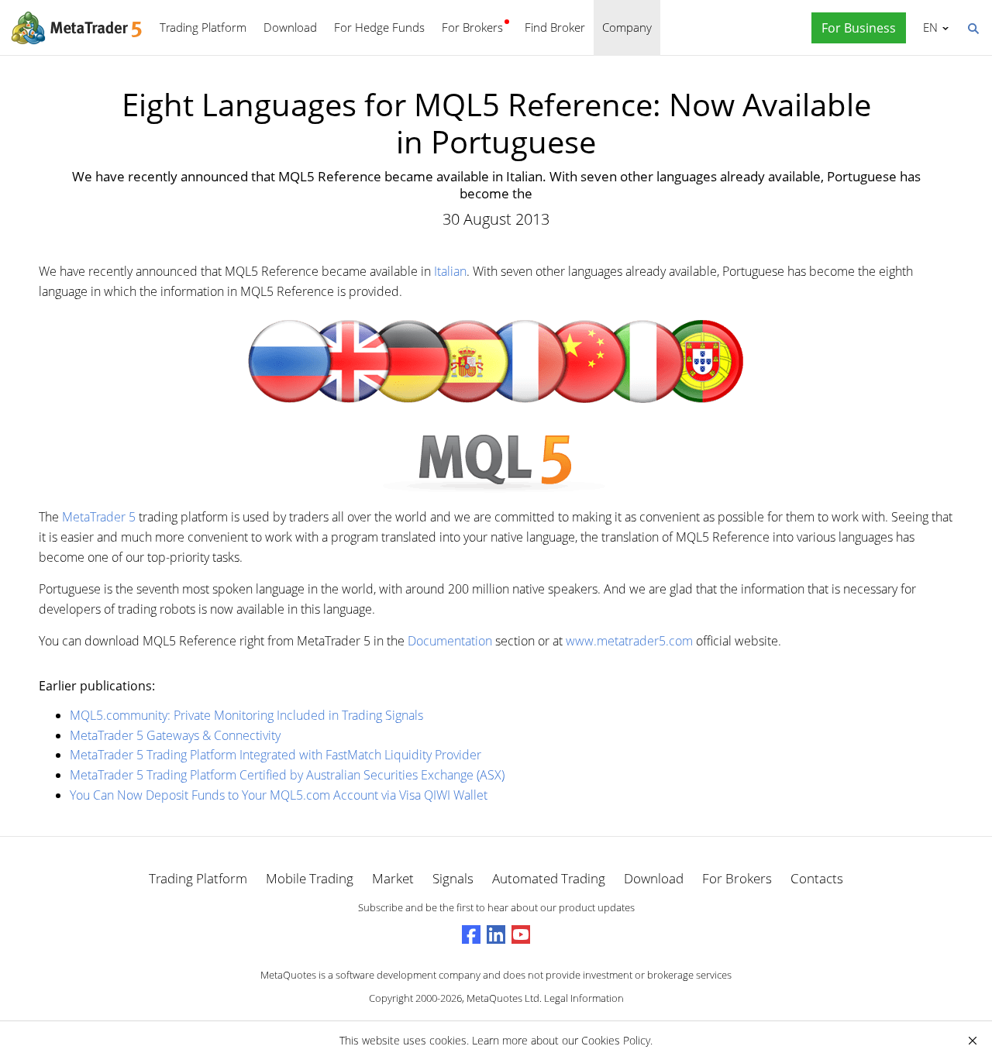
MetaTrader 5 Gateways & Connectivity (175, 735)
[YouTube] (521, 934)
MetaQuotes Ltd (503, 998)
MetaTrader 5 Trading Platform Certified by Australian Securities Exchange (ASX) (287, 774)
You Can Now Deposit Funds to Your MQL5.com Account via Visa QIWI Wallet (278, 795)
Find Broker (555, 27)
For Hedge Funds (379, 27)
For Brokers (472, 27)
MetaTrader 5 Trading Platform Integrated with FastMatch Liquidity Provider (275, 754)
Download (290, 27)
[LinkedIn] (496, 934)
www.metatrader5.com (629, 640)
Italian (450, 271)
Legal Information (584, 998)
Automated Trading (548, 878)
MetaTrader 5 (99, 516)
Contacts (816, 878)
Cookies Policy (615, 1040)
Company (627, 27)
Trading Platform (203, 27)
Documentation (450, 640)
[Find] (972, 27)
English (928, 27)
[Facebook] (471, 934)
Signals (453, 878)
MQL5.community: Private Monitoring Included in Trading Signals (246, 715)
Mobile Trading (309, 878)
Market (393, 878)
